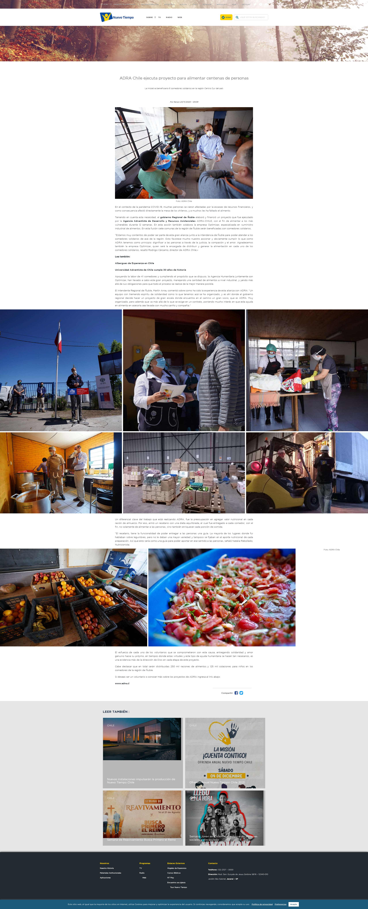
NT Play (104, 4)
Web (180, 17)
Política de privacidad (262, 904)
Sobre (149, 17)
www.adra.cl (122, 683)
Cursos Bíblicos (174, 873)
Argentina (169, 4)
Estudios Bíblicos (150, 4)
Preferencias (280, 904)
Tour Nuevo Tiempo (178, 887)
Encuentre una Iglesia (176, 882)
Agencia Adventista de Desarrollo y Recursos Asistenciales (159, 221)
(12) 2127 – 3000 (220, 870)
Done (228, 17)
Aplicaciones (105, 878)
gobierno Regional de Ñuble (177, 217)
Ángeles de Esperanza (125, 4)
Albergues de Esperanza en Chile (134, 263)
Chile (194, 4)
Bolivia (183, 4)
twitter (256, 2)
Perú (234, 4)
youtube (267, 2)
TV (159, 17)
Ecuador (207, 4)
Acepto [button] (293, 904)
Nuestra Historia (107, 868)
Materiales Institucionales (110, 873)
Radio (169, 17)
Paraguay (221, 4)
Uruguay (246, 4)
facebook (261, 2)
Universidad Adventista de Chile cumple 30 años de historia (150, 269)
